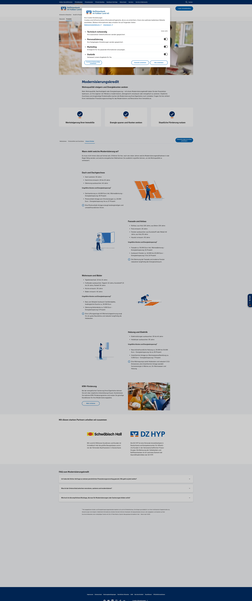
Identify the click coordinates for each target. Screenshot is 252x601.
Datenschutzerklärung (92, 25)
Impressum (107, 25)
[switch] (166, 39)
